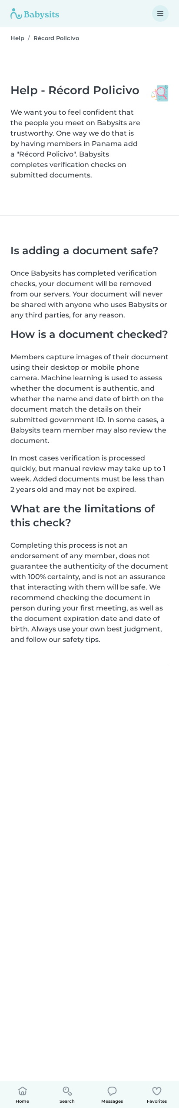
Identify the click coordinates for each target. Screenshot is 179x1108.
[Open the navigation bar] (160, 13)
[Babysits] (34, 13)
